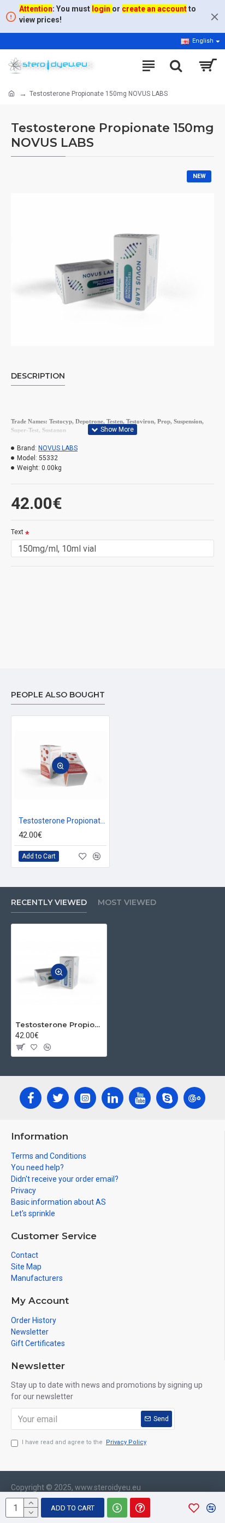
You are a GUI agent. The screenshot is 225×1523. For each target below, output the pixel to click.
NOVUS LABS (58, 448)
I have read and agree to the (84, 1442)
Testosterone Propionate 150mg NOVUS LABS (59, 1024)
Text (17, 532)
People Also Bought (58, 695)
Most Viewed (127, 902)
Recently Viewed (49, 902)
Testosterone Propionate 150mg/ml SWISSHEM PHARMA (62, 820)
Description (38, 376)
